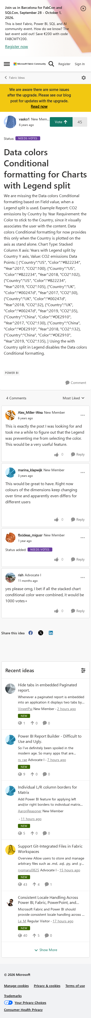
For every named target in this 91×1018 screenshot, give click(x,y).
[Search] (51, 64)
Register (64, 64)
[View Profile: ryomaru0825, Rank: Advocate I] (10, 850)
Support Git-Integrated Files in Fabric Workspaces (50, 849)
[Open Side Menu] (6, 64)
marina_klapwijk (30, 469)
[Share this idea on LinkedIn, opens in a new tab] (51, 633)
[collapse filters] (82, 670)
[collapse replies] (45, 408)
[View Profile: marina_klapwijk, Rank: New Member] (10, 472)
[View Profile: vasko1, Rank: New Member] (10, 122)
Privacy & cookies (47, 985)
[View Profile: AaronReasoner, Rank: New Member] (10, 791)
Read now (39, 106)
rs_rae (22, 759)
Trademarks (13, 996)
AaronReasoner (29, 810)
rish (21, 574)
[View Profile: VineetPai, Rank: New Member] (10, 689)
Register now (16, 46)
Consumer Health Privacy (23, 1009)
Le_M (22, 921)
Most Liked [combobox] (74, 398)
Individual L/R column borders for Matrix (47, 790)
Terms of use (75, 985)
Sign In (80, 64)
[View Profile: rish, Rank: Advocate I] (10, 577)
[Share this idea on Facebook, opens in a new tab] (31, 633)
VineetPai (25, 708)
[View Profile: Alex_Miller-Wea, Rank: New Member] (10, 415)
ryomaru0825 (28, 870)
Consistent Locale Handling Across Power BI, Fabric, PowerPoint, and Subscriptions (48, 900)
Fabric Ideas (17, 78)
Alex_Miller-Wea (30, 412)
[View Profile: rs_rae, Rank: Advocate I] (10, 740)
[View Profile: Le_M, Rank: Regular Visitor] (10, 901)
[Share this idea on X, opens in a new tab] (41, 633)
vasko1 (24, 119)
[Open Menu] (83, 77)
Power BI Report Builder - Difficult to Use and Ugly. (49, 739)
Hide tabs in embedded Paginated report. (47, 687)
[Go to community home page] (30, 64)
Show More (48, 949)
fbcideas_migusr (30, 535)
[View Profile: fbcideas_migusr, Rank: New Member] (10, 538)
